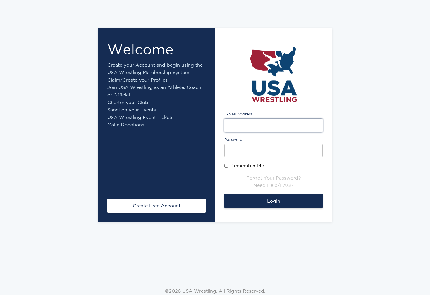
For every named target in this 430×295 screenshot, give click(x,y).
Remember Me (247, 165)
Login (273, 200)
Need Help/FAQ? (273, 185)
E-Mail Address (238, 114)
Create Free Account (156, 205)
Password (233, 139)
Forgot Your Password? (273, 177)
